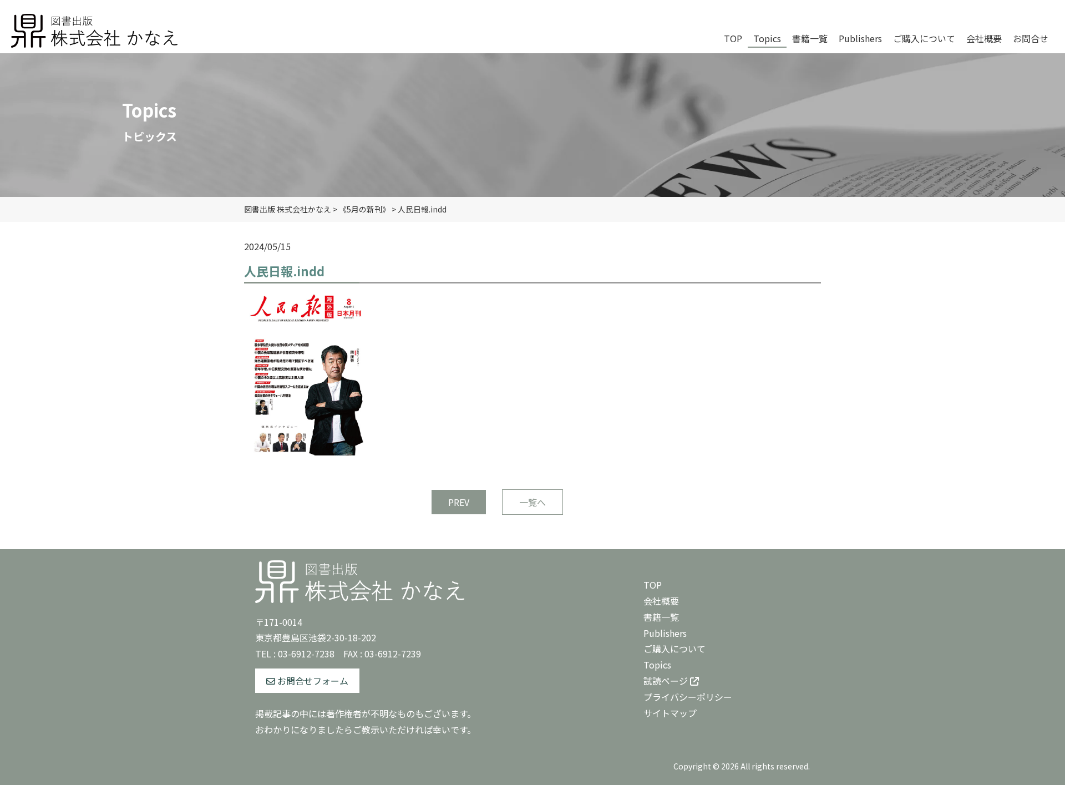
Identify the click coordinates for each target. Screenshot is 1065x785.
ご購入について (674, 648)
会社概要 (661, 600)
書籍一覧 (661, 617)
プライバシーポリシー (687, 696)
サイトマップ (670, 713)
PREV (458, 502)
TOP (652, 584)
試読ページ (666, 680)
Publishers (665, 633)
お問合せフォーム (311, 680)
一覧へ (532, 502)
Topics (657, 664)
